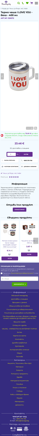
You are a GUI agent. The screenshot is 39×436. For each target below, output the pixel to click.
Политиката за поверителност (22, 273)
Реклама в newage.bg (19, 295)
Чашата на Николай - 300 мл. (29, 242)
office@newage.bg (22, 421)
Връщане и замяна (19, 302)
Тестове (19, 356)
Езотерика (19, 346)
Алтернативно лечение (19, 350)
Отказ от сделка (19, 325)
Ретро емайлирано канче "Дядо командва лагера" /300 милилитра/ (9, 244)
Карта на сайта (19, 336)
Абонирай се (19, 284)
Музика (19, 398)
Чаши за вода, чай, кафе (12, 173)
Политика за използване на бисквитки (19, 313)
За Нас (19, 332)
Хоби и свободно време (19, 394)
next (35, 241)
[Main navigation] (36, 3)
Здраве (19, 377)
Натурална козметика (20, 381)
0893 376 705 (21, 419)
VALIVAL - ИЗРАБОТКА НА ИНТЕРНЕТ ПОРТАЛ (19, 329)
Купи (26, 154)
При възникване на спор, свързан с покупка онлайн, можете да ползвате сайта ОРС (19, 317)
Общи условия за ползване (19, 306)
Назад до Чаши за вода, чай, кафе (15, 8)
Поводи (20, 391)
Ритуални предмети (19, 374)
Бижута (19, 370)
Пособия (19, 384)
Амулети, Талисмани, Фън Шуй (19, 363)
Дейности (19, 405)
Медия (19, 353)
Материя (19, 367)
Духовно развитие (19, 343)
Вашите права (19, 322)
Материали (19, 401)
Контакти (19, 339)
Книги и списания (19, 387)
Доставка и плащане (19, 299)
